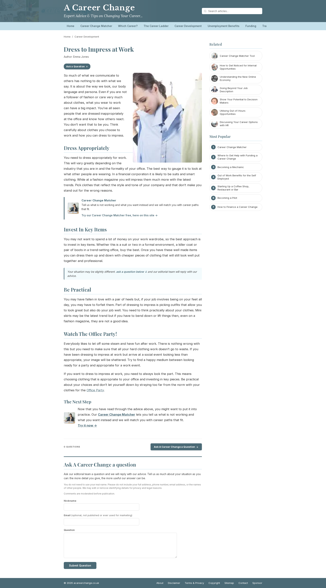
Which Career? (128, 26)
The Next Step (77, 402)
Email (98, 515)
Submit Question (80, 565)
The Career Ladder (156, 26)
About (159, 582)
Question (69, 529)
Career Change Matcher (96, 26)
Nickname (70, 500)
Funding (250, 26)
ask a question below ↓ (131, 271)
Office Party (95, 390)
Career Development (188, 26)
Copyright (214, 582)
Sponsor (257, 582)
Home (70, 26)
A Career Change (99, 7)
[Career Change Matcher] (69, 418)
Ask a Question (75, 66)
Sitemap (229, 582)
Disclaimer (174, 582)
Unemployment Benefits (223, 26)
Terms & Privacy (194, 582)
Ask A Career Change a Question (174, 446)
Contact (243, 582)
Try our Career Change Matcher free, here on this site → (120, 215)
